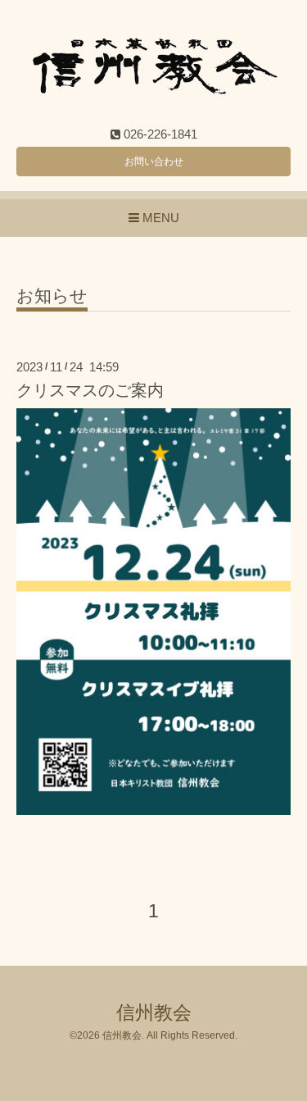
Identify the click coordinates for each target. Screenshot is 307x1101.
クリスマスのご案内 (90, 390)
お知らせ (52, 296)
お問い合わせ (153, 161)
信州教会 (154, 1013)
